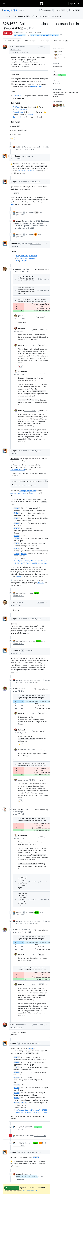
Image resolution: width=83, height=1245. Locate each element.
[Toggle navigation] (4, 3)
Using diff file (16, 134)
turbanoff (17, 32)
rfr (35, 234)
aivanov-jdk (22, 371)
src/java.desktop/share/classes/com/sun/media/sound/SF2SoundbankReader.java (32, 300)
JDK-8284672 (18, 96)
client (36, 212)
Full (17, 255)
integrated (38, 1127)
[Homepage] (41, 3)
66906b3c (30, 114)
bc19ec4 (47, 147)
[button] (21, 52)
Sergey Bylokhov (19, 117)
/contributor (22, 493)
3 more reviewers (58, 49)
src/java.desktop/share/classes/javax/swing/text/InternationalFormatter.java (22, 882)
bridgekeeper (15, 156)
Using (15, 126)
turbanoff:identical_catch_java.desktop (44, 35)
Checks (45, 40)
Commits (30, 40)
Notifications (47, 10)
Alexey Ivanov (18, 112)
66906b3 (47, 680)
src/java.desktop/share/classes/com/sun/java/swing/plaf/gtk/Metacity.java (26, 279)
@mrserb (29, 117)
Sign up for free (11, 1188)
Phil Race (16, 107)
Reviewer (33, 86)
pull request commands (26, 171)
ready (36, 593)
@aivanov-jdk (29, 112)
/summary (14, 493)
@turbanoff (14, 187)
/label (12, 204)
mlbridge (13, 243)
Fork (60, 10)
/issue (32, 493)
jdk (15, 10)
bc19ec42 (24, 109)
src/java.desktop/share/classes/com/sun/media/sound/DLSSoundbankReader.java (26, 290)
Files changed (61, 40)
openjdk (8, 10)
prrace (15, 269)
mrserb (21, 345)
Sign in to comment (30, 1191)
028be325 (33, 255)
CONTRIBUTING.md (17, 469)
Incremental (24, 255)
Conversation (14, 40)
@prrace (24, 107)
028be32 (47, 921)
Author (41, 86)
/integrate (19, 576)
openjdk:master (19, 35)
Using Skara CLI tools (19, 130)
